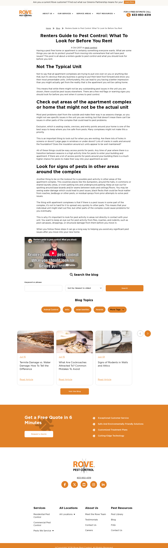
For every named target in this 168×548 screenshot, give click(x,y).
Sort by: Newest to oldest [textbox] (79, 288)
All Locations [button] (66, 514)
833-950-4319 (141, 15)
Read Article (26, 379)
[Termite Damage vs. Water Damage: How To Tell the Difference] (35, 342)
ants (67, 309)
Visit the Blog (75, 391)
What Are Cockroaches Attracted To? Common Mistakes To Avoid (72, 365)
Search (125, 288)
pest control (91, 47)
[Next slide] (148, 333)
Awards (99, 309)
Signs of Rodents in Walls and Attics (113, 364)
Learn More (129, 2)
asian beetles (82, 309)
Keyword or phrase (33, 282)
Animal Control (51, 309)
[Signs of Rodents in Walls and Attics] (113, 342)
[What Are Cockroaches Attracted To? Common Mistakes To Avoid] (74, 342)
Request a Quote (39, 434)
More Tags (115, 309)
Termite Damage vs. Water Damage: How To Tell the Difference (35, 365)
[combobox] (84, 288)
